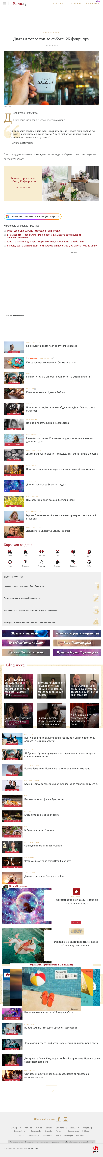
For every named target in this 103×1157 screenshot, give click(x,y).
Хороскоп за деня (18, 545)
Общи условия (33, 1148)
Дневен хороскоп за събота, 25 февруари (23, 179)
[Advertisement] (40, 278)
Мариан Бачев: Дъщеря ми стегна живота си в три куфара (30, 610)
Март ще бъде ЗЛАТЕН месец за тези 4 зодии (34, 230)
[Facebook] (58, 1119)
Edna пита (15, 665)
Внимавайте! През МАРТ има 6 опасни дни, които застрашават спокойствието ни (44, 236)
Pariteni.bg (60, 1131)
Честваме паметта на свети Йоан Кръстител (24, 586)
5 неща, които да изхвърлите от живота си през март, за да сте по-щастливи (52, 245)
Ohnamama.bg (26, 1128)
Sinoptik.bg (87, 1128)
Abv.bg (14, 1128)
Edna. (19, 3)
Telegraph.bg (36, 1131)
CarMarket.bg (73, 1131)
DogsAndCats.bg (21, 1131)
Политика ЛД (33, 1135)
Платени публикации (64, 1135)
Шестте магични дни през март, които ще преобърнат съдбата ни (45, 241)
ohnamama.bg (46, 358)
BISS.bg (85, 1131)
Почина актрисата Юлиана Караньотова (22, 598)
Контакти (80, 1135)
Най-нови (58, 3)
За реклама (47, 1135)
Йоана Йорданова (18, 886)
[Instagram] (65, 1119)
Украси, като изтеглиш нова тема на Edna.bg (51, 964)
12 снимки (21, 187)
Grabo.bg (48, 1131)
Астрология (51, 33)
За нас (21, 1135)
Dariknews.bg (61, 1128)
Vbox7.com (74, 1128)
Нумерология (93, 3)
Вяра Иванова (18, 315)
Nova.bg (49, 1128)
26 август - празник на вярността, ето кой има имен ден (29, 622)
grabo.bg (30, 389)
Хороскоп (76, 3)
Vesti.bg (39, 1128)
